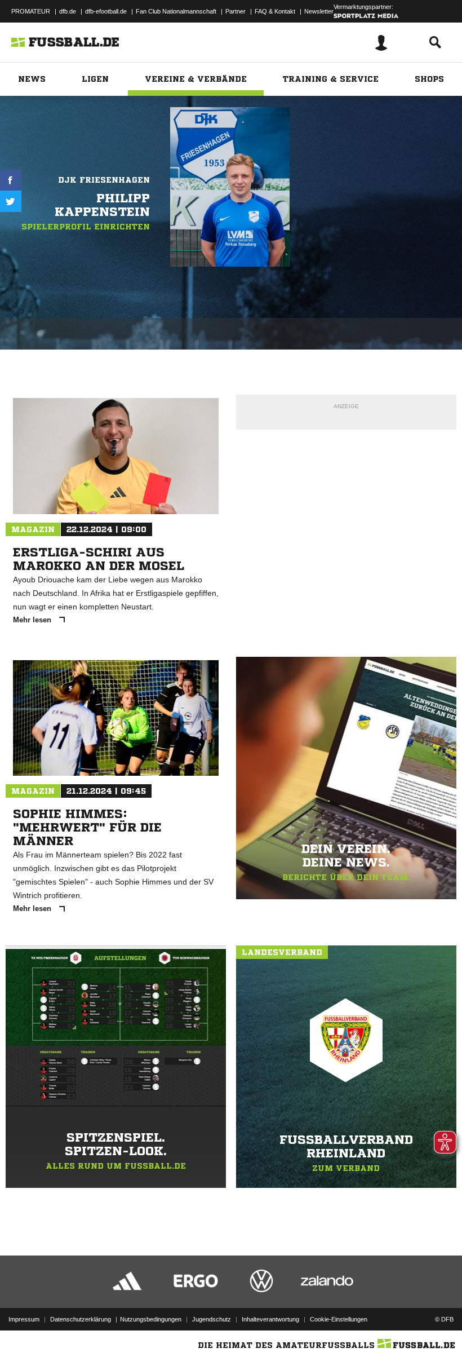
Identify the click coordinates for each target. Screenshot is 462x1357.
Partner (235, 11)
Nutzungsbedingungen (150, 1319)
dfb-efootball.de (106, 11)
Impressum (23, 1319)
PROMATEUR (30, 11)
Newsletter (319, 11)
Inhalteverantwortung (270, 1319)
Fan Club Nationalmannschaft (176, 11)
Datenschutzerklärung (80, 1319)
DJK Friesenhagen (104, 180)
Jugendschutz (211, 1319)
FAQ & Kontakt (275, 11)
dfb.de (67, 11)
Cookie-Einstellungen (338, 1319)
